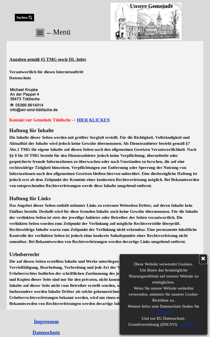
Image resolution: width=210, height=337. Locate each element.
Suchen (21, 17)
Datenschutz (46, 332)
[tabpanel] (105, 79)
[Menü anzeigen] (40, 33)
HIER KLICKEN (93, 120)
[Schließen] (203, 259)
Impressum (46, 321)
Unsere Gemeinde (151, 6)
